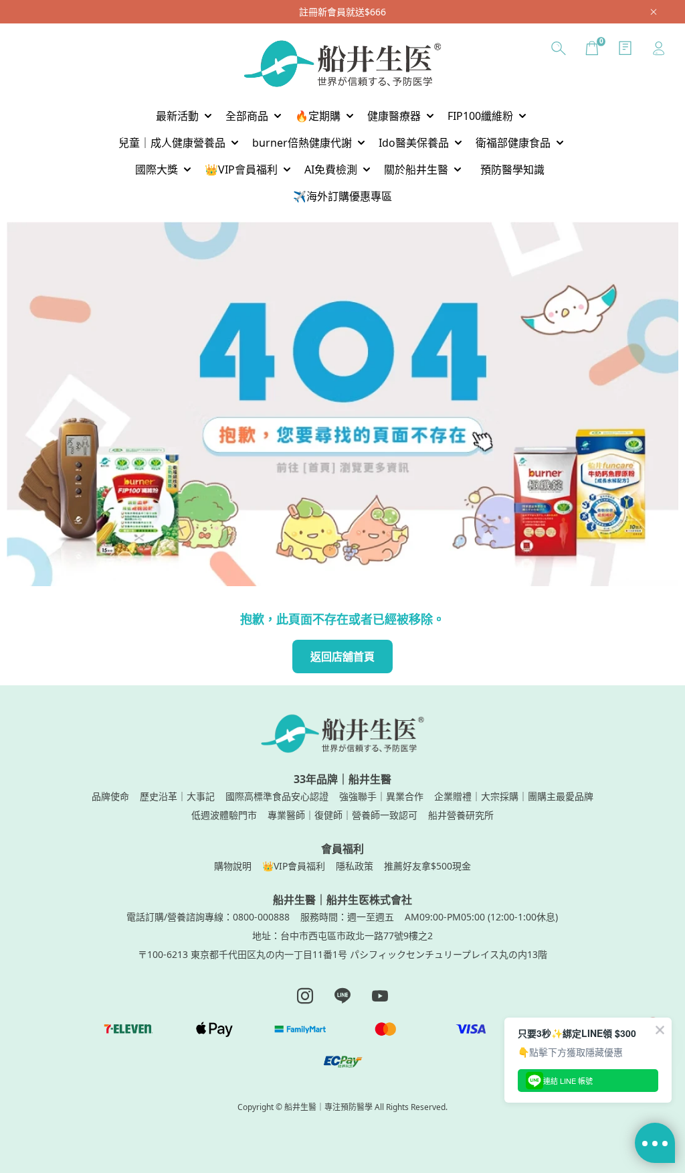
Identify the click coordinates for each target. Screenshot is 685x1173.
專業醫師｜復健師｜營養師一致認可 (342, 815)
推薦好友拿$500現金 (427, 865)
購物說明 (233, 865)
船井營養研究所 (461, 815)
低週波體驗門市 (224, 815)
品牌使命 (110, 796)
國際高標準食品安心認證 (276, 796)
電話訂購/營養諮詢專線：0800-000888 (208, 916)
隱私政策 (354, 865)
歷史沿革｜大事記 (177, 796)
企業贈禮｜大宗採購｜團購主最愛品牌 (513, 796)
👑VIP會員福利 (293, 865)
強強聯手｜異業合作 (381, 796)
